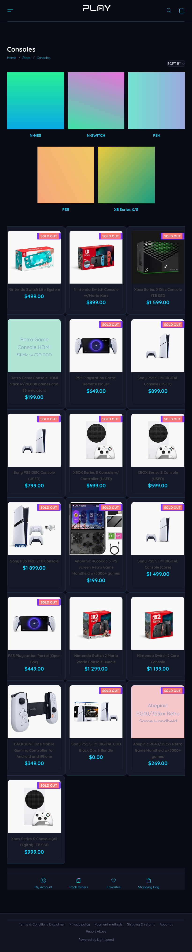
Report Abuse (96, 931)
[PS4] (156, 100)
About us (166, 924)
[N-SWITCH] (96, 100)
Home (11, 58)
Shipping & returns (141, 924)
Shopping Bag (148, 887)
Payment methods (108, 924)
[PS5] (65, 175)
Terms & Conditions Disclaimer (42, 924)
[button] (96, 8)
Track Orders (78, 887)
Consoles (43, 58)
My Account (43, 887)
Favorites (114, 887)
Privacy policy (80, 924)
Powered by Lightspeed (96, 939)
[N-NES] (35, 100)
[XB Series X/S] (126, 175)
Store (26, 58)
